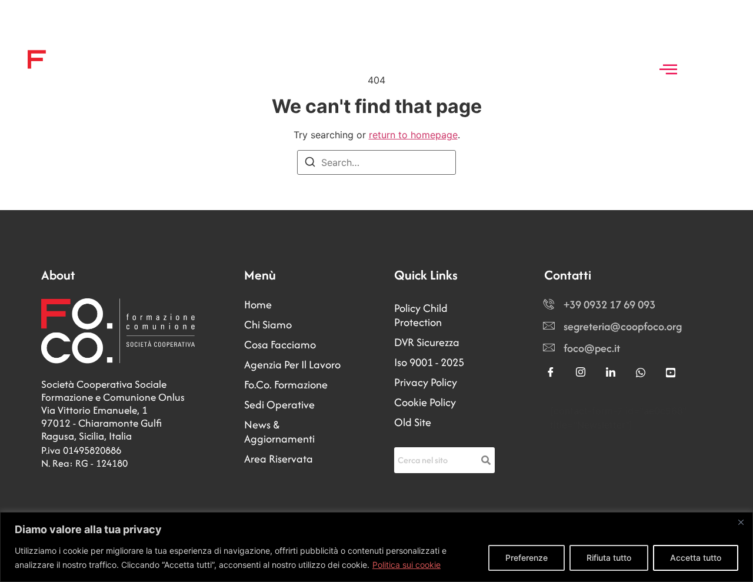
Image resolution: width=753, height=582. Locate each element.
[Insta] (580, 373)
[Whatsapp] (640, 373)
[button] (668, 70)
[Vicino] (741, 522)
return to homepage (413, 135)
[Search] (310, 163)
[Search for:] (376, 162)
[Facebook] (550, 373)
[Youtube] (670, 373)
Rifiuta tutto (609, 558)
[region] (376, 547)
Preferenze (526, 558)
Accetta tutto (695, 558)
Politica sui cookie (406, 565)
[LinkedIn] (610, 373)
